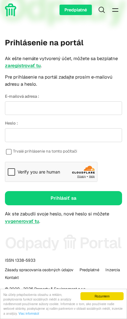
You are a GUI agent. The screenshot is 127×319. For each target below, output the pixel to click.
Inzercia (112, 269)
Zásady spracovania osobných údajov (39, 269)
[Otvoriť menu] (115, 10)
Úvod (11, 10)
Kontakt (12, 277)
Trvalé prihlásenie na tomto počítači (45, 151)
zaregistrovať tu (23, 65)
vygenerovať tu (22, 221)
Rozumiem (102, 296)
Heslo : (11, 123)
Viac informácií (28, 313)
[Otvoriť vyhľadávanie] (102, 10)
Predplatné (75, 10)
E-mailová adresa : (22, 96)
